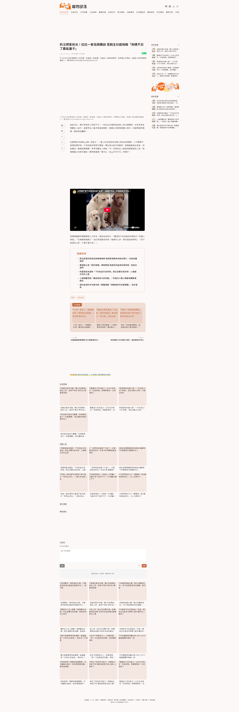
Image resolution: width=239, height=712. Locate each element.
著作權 (116, 700)
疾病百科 (111, 12)
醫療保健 (102, 12)
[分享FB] (62, 125)
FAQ (93, 700)
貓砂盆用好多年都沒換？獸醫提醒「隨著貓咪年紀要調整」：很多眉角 (109, 285)
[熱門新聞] (178, 45)
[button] (166, 6)
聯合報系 (131, 700)
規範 (62, 566)
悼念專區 (160, 12)
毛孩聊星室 (140, 12)
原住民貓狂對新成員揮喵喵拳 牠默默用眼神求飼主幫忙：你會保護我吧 (108, 259)
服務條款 (110, 700)
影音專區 (121, 12)
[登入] (174, 6)
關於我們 (144, 700)
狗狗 (72, 297)
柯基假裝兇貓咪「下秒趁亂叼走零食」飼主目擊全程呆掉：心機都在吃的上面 (108, 272)
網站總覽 (152, 700)
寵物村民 (169, 12)
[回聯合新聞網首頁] (65, 6)
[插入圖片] (139, 565)
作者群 (178, 12)
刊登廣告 (86, 700)
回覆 (144, 566)
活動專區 (130, 12)
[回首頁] (73, 6)
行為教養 (83, 12)
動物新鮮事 (64, 12)
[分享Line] (62, 131)
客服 (96, 700)
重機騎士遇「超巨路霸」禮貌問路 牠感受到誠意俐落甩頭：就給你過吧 (108, 266)
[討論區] (62, 136)
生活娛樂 (93, 12)
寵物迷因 (150, 12)
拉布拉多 (81, 297)
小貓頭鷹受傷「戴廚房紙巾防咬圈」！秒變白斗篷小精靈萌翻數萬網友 (108, 279)
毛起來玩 (74, 12)
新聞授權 (103, 700)
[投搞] (170, 6)
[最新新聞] (178, 96)
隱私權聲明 (123, 700)
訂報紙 (138, 700)
